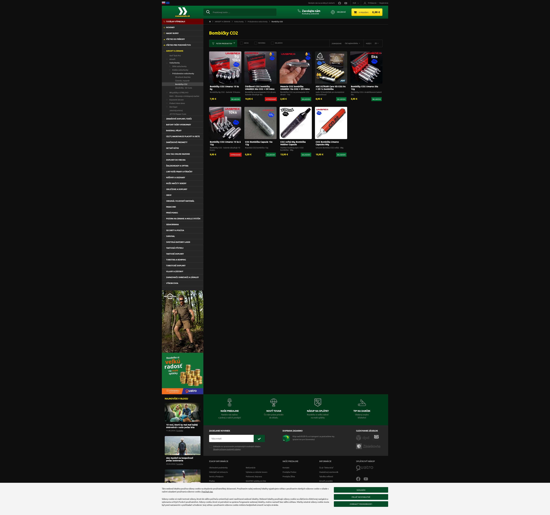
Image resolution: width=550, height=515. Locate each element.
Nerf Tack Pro (175, 55)
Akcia (246, 43)
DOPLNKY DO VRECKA (175, 160)
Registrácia (383, 3)
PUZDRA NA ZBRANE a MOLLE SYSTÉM (183, 218)
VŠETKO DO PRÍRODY (175, 39)
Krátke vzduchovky (180, 70)
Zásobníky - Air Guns (183, 88)
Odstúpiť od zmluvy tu (218, 472)
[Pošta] (376, 437)
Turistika (179, 430)
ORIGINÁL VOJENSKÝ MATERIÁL (180, 201)
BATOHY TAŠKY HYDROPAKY (178, 124)
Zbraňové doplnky (182, 77)
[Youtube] (367, 478)
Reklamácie (250, 467)
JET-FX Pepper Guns (177, 114)
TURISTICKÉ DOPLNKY (175, 265)
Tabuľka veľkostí (326, 476)
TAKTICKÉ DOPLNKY (175, 253)
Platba (212, 481)
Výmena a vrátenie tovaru (256, 472)
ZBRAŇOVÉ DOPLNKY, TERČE (179, 118)
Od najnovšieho (351, 43)
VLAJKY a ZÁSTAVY (174, 271)
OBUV (168, 195)
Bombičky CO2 (181, 84)
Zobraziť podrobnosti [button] (361, 504)
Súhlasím (361, 490)
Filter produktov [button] (224, 43)
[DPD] (364, 437)
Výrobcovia (172, 283)
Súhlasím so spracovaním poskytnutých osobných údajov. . (237, 447)
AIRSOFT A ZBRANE (174, 51)
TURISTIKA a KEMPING (176, 259)
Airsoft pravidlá (326, 481)
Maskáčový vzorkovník (328, 472)
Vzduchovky (174, 62)
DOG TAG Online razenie (178, 154)
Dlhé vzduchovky (179, 66)
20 (376, 43)
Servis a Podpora (216, 476)
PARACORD (171, 207)
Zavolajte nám (311, 10)
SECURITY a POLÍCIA (175, 230)
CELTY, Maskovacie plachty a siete (183, 136)
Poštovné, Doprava (254, 476)
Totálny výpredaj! (175, 21)
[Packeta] (368, 446)
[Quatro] (364, 468)
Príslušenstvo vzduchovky (183, 73)
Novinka (261, 43)
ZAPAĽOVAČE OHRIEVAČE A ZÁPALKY (182, 277)
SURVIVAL (170, 236)
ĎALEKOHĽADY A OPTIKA (177, 165)
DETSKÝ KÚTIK (172, 148)
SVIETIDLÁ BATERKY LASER (178, 242)
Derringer (173, 107)
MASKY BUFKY (172, 33)
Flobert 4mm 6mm (177, 103)
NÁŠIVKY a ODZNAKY (175, 177)
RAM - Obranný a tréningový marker (184, 96)
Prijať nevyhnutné (361, 497)
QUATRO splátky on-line (256, 481)
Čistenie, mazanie (182, 80)
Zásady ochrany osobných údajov (227, 449)
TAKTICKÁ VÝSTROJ (174, 248)
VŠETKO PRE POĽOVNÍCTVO (178, 45)
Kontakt (286, 467)
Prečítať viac (207, 491)
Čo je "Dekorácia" (326, 467)
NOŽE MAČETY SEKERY (176, 183)
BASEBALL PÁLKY (173, 130)
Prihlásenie (372, 3)
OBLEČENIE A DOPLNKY (176, 189)
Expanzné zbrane (176, 99)
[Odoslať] (259, 438)
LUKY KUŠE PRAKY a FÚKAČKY (179, 171)
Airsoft (172, 59)
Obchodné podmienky (218, 467)
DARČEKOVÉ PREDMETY (176, 142)
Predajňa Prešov (289, 472)
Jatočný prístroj (176, 110)
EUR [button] (354, 3)
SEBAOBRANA (172, 224)
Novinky (170, 27)
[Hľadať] (208, 11)
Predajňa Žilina (289, 476)
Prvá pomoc (172, 212)
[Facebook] (360, 478)
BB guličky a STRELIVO (178, 92)
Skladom (279, 43)
